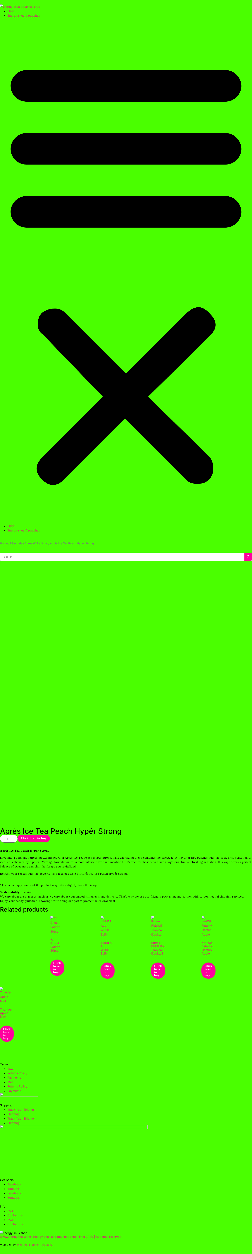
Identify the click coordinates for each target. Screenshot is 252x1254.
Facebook (14, 1184)
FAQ (10, 1211)
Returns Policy (17, 1073)
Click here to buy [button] (57, 967)
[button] (126, 271)
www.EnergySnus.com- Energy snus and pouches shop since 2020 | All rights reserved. (61, 1237)
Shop (11, 11)
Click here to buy (34, 838)
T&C (10, 1069)
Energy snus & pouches (23, 15)
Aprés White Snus (36, 543)
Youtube (13, 1189)
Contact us (15, 1215)
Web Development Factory (34, 1244)
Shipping (13, 1114)
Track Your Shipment (22, 1109)
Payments (14, 1077)
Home (4, 543)
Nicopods (16, 543)
